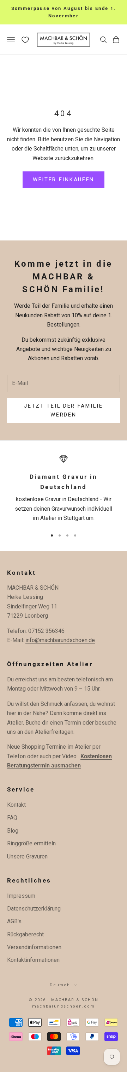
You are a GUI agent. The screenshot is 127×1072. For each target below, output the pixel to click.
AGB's (14, 921)
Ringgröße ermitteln (31, 843)
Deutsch (60, 985)
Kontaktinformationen (33, 960)
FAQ (12, 817)
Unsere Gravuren (27, 856)
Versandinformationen (34, 947)
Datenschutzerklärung (34, 908)
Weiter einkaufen (63, 179)
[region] (63, 489)
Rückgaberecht (25, 934)
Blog (12, 830)
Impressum (21, 895)
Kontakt (16, 804)
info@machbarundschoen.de (60, 640)
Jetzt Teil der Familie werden (63, 410)
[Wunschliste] (25, 39)
